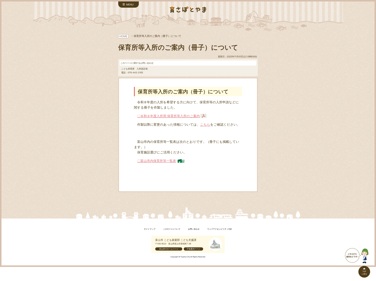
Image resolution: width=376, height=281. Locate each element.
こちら (205, 124)
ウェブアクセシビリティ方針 (219, 229)
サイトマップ (149, 229)
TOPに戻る (364, 272)
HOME (123, 36)
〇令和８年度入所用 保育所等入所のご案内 (168, 116)
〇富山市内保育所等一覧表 (156, 161)
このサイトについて (171, 229)
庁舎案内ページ (193, 249)
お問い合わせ (193, 229)
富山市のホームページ (168, 249)
